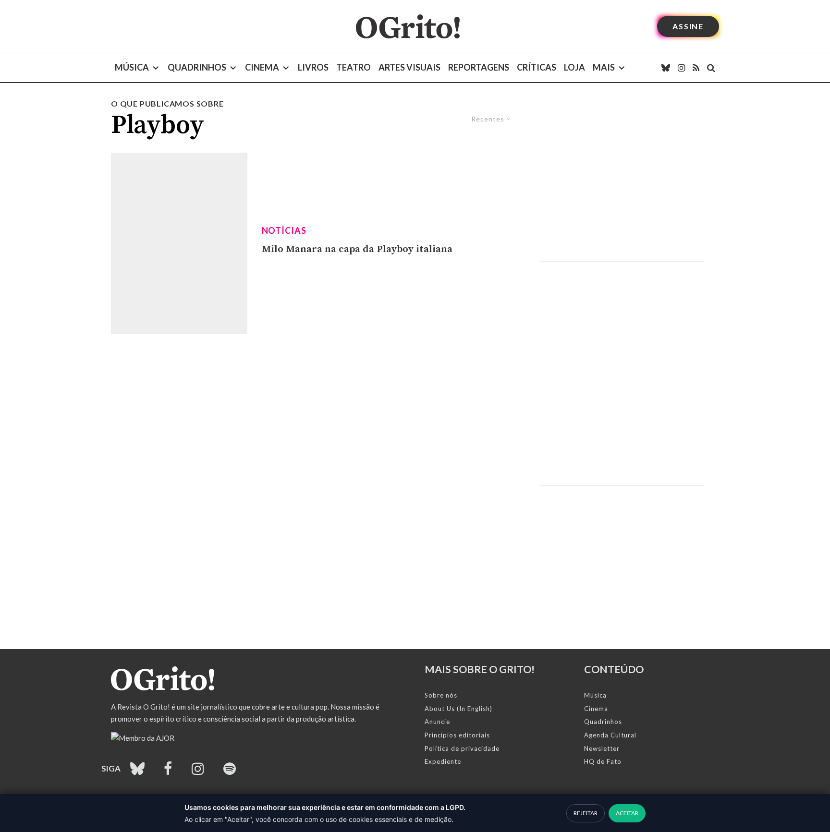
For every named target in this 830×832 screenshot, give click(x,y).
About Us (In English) (458, 708)
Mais (604, 67)
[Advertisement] (622, 179)
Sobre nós (441, 695)
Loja (574, 67)
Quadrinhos (197, 67)
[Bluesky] (666, 67)
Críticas (536, 67)
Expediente (443, 761)
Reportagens (478, 67)
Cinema (262, 67)
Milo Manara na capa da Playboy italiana (357, 249)
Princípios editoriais (457, 735)
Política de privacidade (462, 748)
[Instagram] (681, 67)
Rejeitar (586, 813)
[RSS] (696, 67)
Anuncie (437, 721)
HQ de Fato (603, 761)
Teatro (353, 67)
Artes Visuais (409, 67)
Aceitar (627, 813)
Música (132, 67)
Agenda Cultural (610, 735)
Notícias (284, 230)
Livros (313, 67)
